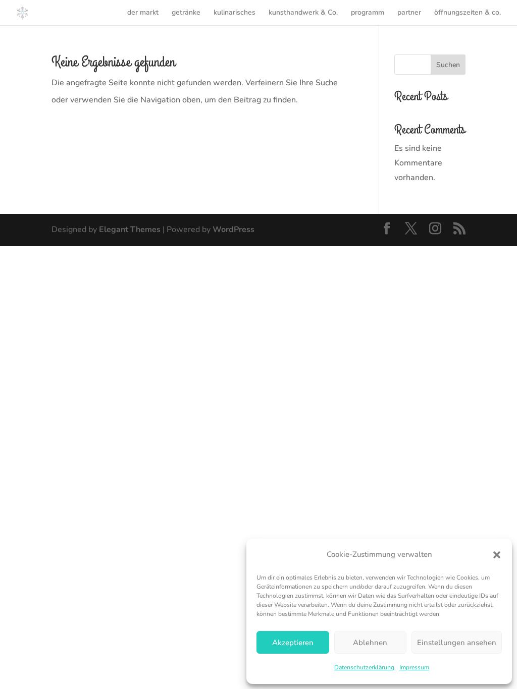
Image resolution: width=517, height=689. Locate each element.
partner (409, 13)
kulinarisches (234, 13)
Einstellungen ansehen (456, 643)
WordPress (233, 229)
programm (367, 13)
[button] (497, 555)
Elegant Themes (130, 229)
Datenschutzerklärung (364, 667)
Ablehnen (370, 643)
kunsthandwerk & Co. (303, 13)
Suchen (448, 65)
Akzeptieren (293, 643)
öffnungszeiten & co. (467, 13)
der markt (143, 13)
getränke (186, 13)
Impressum (414, 667)
